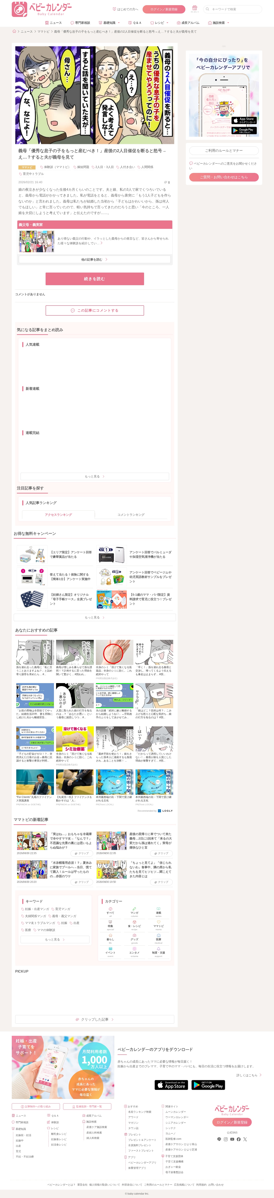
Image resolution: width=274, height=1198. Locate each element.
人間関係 (147, 167)
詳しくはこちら (247, 1075)
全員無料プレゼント (139, 1145)
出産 (76, 923)
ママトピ (43, 31)
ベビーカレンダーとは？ (61, 1184)
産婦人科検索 (94, 1132)
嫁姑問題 (83, 167)
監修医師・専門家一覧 (89, 1106)
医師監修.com (173, 1138)
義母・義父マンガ (64, 916)
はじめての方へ (127, 9)
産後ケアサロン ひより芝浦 (180, 1149)
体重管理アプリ (137, 1168)
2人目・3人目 (104, 167)
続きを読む (94, 279)
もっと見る (92, 476)
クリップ (84, 853)
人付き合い (127, 167)
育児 (18, 1151)
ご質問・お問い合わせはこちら (224, 177)
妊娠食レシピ (59, 1139)
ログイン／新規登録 (163, 9)
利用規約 (201, 1184)
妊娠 (64, 923)
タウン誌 (133, 1128)
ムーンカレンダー (175, 1111)
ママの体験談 (46, 930)
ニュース (56, 22)
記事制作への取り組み (38, 1106)
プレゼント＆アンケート (142, 1139)
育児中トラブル (33, 173)
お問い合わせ (216, 1184)
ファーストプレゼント (141, 1150)
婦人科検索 (92, 1138)
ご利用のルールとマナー (224, 150)
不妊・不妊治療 (25, 1156)
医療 (28, 930)
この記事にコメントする (98, 310)
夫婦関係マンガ (35, 916)
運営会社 (82, 1184)
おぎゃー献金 (173, 1166)
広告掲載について (184, 1184)
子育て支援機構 (174, 1161)
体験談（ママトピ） (57, 167)
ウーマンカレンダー (177, 1117)
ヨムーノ (170, 1133)
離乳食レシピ (59, 1133)
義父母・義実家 (31, 224)
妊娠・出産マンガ (37, 909)
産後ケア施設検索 (96, 1127)
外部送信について (132, 1184)
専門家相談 (82, 22)
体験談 (55, 1122)
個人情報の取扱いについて (104, 1184)
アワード (133, 1117)
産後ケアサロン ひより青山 (180, 1144)
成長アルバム (191, 22)
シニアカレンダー (175, 1122)
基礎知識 (109, 22)
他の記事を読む (91, 259)
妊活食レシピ (59, 1144)
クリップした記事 (95, 1019)
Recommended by (147, 811)
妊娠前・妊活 (23, 1135)
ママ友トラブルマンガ (40, 923)
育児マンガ (62, 909)
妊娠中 (20, 1140)
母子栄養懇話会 (174, 1172)
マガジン (133, 1122)
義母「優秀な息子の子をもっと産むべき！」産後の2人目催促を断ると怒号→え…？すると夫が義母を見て (125, 31)
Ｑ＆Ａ (137, 22)
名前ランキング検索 (139, 1111)
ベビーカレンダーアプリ (142, 1162)
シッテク (170, 1128)
